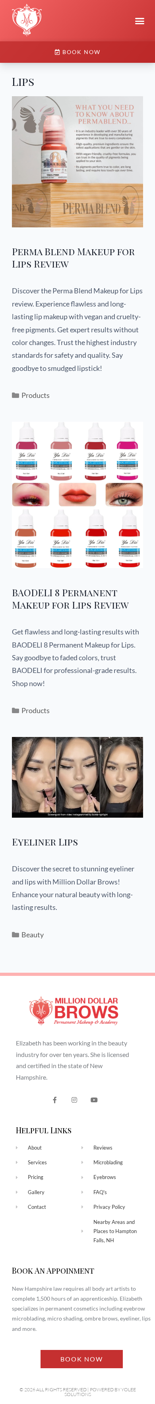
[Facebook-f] (55, 1100)
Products (35, 395)
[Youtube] (94, 1100)
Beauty (32, 934)
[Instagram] (74, 1100)
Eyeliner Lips (45, 841)
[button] (139, 20)
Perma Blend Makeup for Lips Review (73, 257)
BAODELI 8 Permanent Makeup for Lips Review (70, 598)
